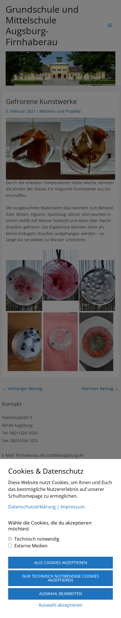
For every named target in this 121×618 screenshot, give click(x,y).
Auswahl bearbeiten (60, 593)
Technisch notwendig (36, 539)
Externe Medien (31, 546)
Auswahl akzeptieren (60, 605)
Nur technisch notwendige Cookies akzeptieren (60, 578)
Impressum (72, 507)
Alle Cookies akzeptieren (60, 562)
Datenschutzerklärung (32, 507)
